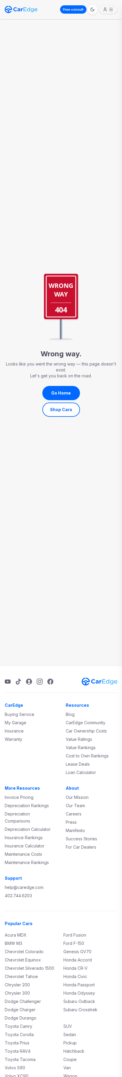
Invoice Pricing (19, 797)
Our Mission (77, 797)
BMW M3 (13, 943)
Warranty (13, 739)
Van (67, 1067)
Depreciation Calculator (28, 829)
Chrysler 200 (17, 984)
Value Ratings (79, 739)
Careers (73, 813)
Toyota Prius (17, 1042)
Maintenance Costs (23, 854)
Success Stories (81, 838)
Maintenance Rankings (27, 862)
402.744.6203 (18, 895)
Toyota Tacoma (20, 1059)
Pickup (70, 1042)
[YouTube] (8, 682)
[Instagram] (40, 682)
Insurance (14, 730)
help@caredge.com (24, 887)
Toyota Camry (18, 1026)
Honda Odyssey (79, 993)
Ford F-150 (73, 943)
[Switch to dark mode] (92, 9)
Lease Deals (78, 764)
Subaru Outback (79, 1001)
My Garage (15, 722)
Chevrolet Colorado (24, 951)
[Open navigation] (108, 9)
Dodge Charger (20, 1009)
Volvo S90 (15, 1067)
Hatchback (73, 1051)
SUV (67, 1026)
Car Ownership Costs (86, 730)
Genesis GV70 (77, 951)
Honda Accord (77, 959)
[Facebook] (50, 682)
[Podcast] (29, 682)
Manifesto (75, 830)
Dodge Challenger (23, 1001)
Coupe (70, 1059)
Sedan (69, 1034)
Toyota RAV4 (17, 1051)
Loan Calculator (81, 772)
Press (71, 822)
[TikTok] (18, 682)
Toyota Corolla (19, 1034)
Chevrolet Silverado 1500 (29, 968)
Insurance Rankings (24, 837)
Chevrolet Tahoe (21, 976)
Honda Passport (79, 984)
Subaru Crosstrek (80, 1009)
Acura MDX (16, 934)
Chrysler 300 (17, 993)
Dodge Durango (20, 1017)
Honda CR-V (75, 968)
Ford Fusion (74, 934)
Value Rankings (81, 747)
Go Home (61, 392)
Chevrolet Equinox (23, 959)
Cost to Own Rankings (87, 755)
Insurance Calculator (24, 845)
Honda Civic (75, 976)
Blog (70, 714)
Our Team (75, 805)
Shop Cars (61, 409)
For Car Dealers (81, 847)
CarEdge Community (85, 722)
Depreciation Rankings (27, 805)
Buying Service (19, 714)
